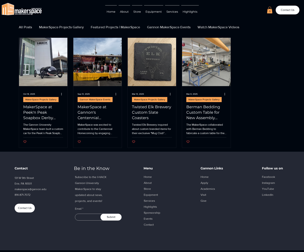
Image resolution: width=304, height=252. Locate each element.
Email (78, 208)
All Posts (25, 27)
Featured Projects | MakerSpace (115, 27)
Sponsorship (152, 212)
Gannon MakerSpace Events (169, 27)
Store (147, 188)
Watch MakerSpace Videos (218, 27)
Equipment (151, 194)
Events (148, 218)
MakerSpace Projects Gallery (61, 27)
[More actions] (63, 94)
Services (149, 200)
